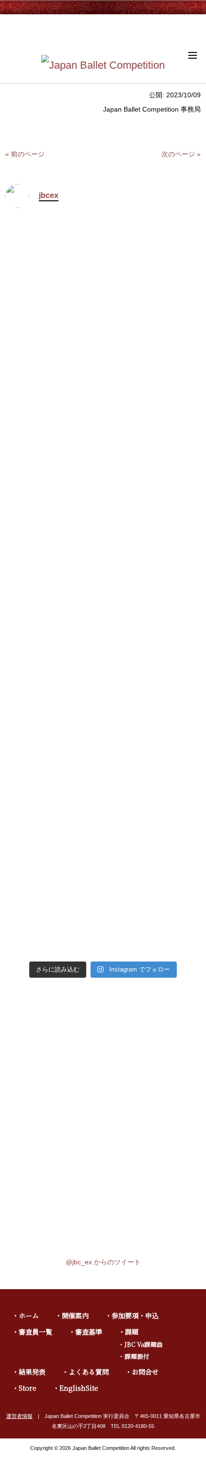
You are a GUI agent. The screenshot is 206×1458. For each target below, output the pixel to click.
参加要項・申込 (135, 1315)
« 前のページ (25, 154)
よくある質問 (89, 1371)
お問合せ (145, 1371)
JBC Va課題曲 (144, 1344)
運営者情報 (19, 1416)
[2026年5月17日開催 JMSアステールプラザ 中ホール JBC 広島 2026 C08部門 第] (53, 844)
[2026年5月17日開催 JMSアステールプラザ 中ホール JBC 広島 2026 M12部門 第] (153, 351)
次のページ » (181, 154)
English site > (182, 28)
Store (27, 1388)
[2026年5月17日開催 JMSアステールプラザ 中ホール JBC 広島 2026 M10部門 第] (153, 614)
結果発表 (32, 1371)
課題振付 (137, 1356)
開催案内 (75, 1315)
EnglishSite (78, 1388)
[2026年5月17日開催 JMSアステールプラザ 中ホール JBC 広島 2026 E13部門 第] (53, 358)
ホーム (29, 1315)
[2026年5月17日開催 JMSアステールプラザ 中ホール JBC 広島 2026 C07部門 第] (153, 844)
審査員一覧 (35, 1331)
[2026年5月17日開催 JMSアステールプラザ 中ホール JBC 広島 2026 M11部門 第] (53, 614)
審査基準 (88, 1331)
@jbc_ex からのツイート (103, 1262)
